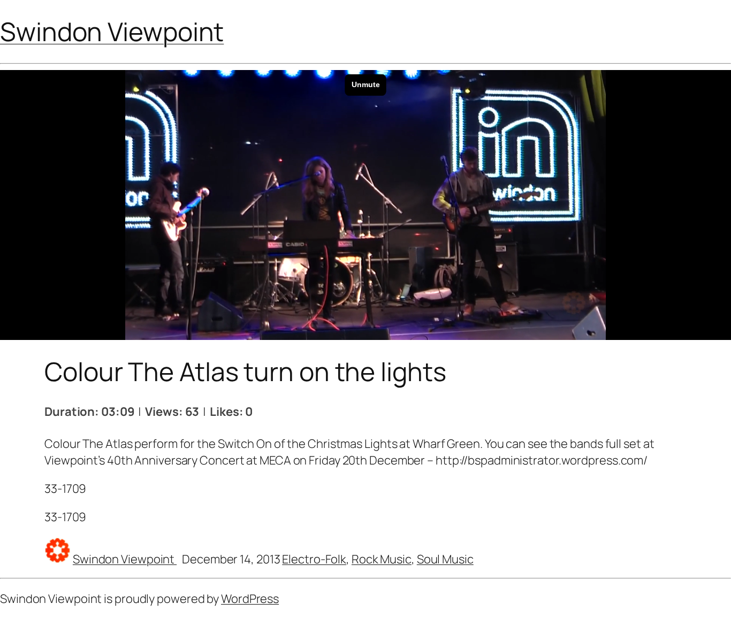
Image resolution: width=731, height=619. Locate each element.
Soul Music (445, 559)
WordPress (250, 599)
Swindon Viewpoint (112, 31)
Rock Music (382, 559)
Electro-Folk (314, 559)
